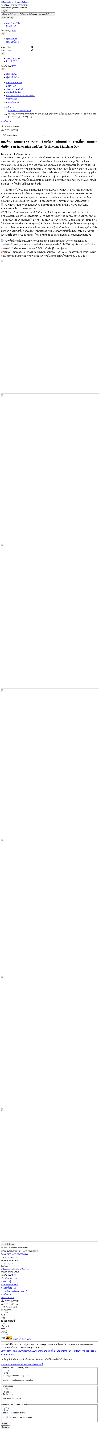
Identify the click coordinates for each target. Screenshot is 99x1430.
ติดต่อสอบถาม (12, 102)
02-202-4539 (22, 1254)
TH (3, 53)
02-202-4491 (12, 1257)
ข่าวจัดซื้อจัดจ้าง (13, 92)
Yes (7, 1371)
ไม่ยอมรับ (5, 1427)
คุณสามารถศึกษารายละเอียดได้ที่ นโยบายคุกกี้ (22, 1365)
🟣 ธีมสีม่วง (11, 39)
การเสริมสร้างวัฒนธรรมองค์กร (20, 95)
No (7, 1373)
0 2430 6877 (10, 1254)
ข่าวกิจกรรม (11, 99)
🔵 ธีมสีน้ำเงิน (12, 42)
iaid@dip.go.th (7, 1263)
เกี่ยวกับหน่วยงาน (14, 83)
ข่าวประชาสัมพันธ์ (14, 89)
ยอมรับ (4, 1424)
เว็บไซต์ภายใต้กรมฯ (10, 130)
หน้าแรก (10, 107)
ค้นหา (3, 47)
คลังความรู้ (11, 86)
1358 (14, 31)
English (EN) (11, 26)
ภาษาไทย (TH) (7, 18)
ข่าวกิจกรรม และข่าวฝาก (19, 110)
